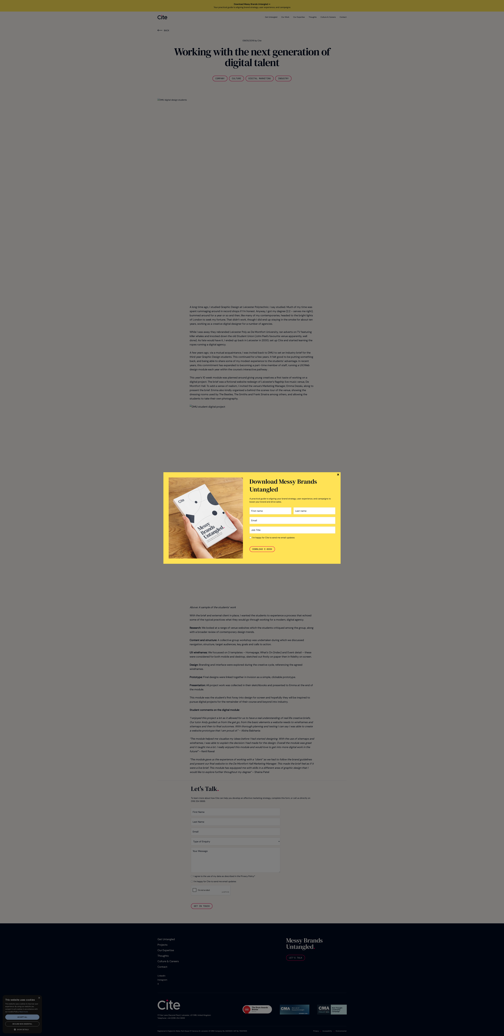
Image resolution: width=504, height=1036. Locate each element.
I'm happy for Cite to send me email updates (273, 537)
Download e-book (262, 549)
